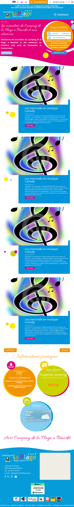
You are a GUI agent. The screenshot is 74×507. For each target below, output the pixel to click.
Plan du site (4, 505)
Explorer (30, 125)
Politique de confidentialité (63, 505)
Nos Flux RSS (30, 505)
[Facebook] (67, 2)
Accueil (2, 21)
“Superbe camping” (53, 374)
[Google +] (12, 476)
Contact (26, 2)
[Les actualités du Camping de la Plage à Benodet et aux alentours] (17, 14)
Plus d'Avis (53, 385)
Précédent (10, 350)
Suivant (64, 350)
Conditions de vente (44, 505)
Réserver (6, 53)
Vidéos (18, 2)
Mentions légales (17, 505)
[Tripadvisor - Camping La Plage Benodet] (38, 488)
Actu (6, 21)
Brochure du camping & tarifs (19, 378)
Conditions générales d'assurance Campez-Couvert (19, 386)
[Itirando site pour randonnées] (47, 499)
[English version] (14, 2)
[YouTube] (72, 2)
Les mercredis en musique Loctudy (41, 109)
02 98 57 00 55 (58, 2)
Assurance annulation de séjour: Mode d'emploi (19, 382)
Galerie (22, 2)
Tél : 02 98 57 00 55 (12, 471)
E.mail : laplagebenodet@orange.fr (18, 473)
